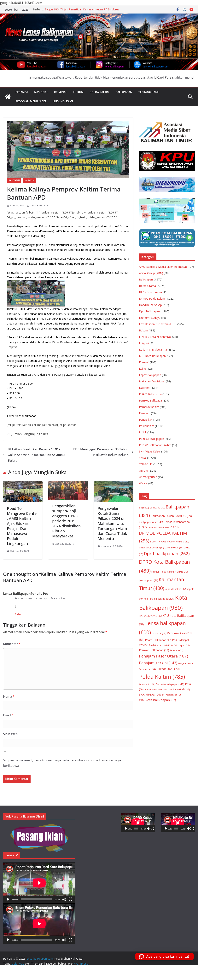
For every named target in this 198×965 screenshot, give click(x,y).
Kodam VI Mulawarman (153, 349)
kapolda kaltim (175, 589)
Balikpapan (124, 92)
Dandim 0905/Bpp (150, 305)
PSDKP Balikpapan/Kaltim (155, 445)
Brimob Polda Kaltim (152, 298)
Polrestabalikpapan (170, 684)
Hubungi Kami (63, 101)
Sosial (142, 458)
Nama (9, 696)
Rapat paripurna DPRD (158, 689)
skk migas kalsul (172, 694)
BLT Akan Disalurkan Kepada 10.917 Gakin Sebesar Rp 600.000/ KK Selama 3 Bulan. (36, 455)
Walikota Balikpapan (157, 700)
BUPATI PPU (159, 541)
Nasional (41, 92)
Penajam (144, 413)
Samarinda (181, 689)
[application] (39, 882)
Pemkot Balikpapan (151, 400)
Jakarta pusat (148, 580)
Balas (18, 614)
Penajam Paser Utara (163, 656)
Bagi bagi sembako (152, 507)
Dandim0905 (174, 547)
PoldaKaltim (146, 426)
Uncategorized (148, 477)
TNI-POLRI (146, 464)
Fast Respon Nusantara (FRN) (158, 324)
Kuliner (143, 368)
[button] (164, 956)
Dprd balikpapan (167, 554)
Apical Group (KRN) (151, 273)
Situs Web (10, 734)
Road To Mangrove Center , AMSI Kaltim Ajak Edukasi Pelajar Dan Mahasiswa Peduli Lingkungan (22, 526)
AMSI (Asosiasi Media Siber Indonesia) (163, 267)
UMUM (143, 470)
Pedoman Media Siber (31, 101)
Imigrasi (144, 343)
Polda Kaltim (99, 92)
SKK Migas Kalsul (149, 451)
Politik (143, 432)
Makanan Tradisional (152, 381)
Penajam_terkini (158, 662)
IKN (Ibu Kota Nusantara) (155, 337)
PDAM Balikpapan (150, 394)
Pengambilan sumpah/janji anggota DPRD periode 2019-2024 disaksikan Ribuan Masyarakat (66, 521)
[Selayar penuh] (70, 899)
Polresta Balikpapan (151, 439)
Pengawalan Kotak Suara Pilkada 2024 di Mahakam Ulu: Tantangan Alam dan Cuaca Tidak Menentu (112, 523)
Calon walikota (179, 541)
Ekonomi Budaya (149, 317)
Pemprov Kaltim (149, 407)
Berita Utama (147, 286)
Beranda (21, 92)
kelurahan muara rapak (159, 598)
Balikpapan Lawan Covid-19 (171, 516)
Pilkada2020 (168, 669)
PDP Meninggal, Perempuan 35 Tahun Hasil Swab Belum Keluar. (101, 452)
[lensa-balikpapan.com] (7, 96)
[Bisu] (64, 899)
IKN (183, 571)
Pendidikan (146, 419)
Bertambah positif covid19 (161, 527)
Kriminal (60, 92)
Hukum (78, 92)
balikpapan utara (151, 522)
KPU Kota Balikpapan (152, 356)
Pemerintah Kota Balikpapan (172, 645)
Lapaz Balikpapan (150, 375)
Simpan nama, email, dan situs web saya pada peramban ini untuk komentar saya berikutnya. (62, 763)
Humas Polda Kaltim (164, 571)
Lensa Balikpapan (39, 205)
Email (8, 715)
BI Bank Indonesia (150, 292)
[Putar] (8, 899)
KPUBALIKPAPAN (150, 616)
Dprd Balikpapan (149, 311)
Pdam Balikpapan (158, 640)
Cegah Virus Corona (151, 547)
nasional (159, 633)
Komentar (11, 644)
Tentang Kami (148, 92)
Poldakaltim (147, 684)
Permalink (59, 598)
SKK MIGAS (150, 694)
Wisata (143, 483)
